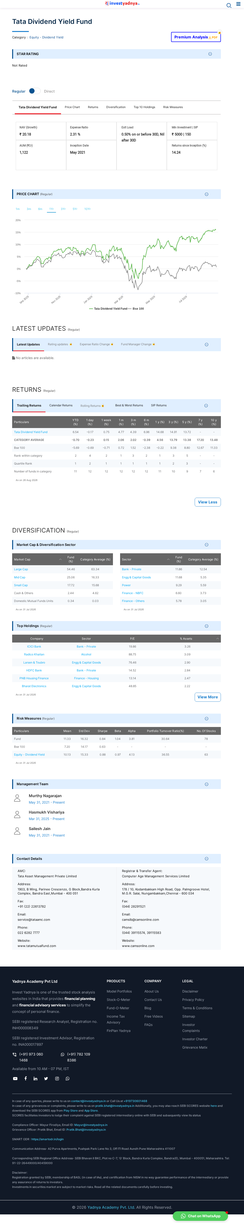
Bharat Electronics (34, 686)
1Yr (51, 209)
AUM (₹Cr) (26, 145)
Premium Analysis (196, 35)
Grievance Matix (195, 1047)
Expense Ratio (79, 127)
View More (208, 697)
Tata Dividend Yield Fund (38, 107)
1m (18, 209)
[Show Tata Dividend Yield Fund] (108, 311)
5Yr (75, 209)
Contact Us (153, 1000)
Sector (126, 559)
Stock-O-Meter (118, 1000)
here (214, 1106)
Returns (93, 107)
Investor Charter (195, 1039)
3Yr (63, 209)
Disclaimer (190, 991)
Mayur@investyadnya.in (90, 1125)
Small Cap (21, 585)
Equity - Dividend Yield (46, 37)
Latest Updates (28, 344)
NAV (28, 127)
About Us (151, 991)
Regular (18, 91)
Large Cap (21, 569)
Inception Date (79, 145)
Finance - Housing (86, 678)
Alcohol (86, 654)
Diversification (116, 107)
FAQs (148, 1025)
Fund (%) (70, 559)
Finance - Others (133, 601)
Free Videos (153, 1016)
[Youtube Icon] (15, 1078)
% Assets (186, 638)
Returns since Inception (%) (189, 145)
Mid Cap (19, 577)
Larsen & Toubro (34, 662)
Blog (147, 1008)
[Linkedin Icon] (35, 1078)
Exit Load (127, 127)
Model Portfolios (119, 991)
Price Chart (72, 107)
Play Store (71, 1110)
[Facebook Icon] (25, 1078)
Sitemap (188, 1016)
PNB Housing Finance (34, 678)
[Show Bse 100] (136, 311)
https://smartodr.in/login (47, 1139)
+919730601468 (135, 1101)
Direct (49, 91)
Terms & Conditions (197, 1008)
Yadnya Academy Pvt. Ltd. (111, 1207)
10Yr (87, 209)
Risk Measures (173, 107)
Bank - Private (131, 569)
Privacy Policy (193, 1000)
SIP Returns (159, 405)
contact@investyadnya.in (88, 1101)
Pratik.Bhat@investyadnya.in (86, 1129)
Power (126, 585)
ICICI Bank (34, 646)
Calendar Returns (60, 405)
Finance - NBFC (132, 593)
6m (40, 209)
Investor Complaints (191, 1028)
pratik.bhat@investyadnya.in (114, 1106)
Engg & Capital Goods (136, 577)
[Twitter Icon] (46, 1078)
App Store (91, 1110)
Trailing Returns (29, 405)
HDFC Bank (34, 670)
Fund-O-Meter (118, 1008)
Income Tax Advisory (116, 1019)
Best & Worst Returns (129, 405)
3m (29, 209)
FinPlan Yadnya (119, 1031)
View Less (207, 502)
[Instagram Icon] (57, 1078)
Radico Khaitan (34, 654)
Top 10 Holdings (144, 107)
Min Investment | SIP (185, 127)
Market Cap (22, 559)
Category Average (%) (95, 559)
